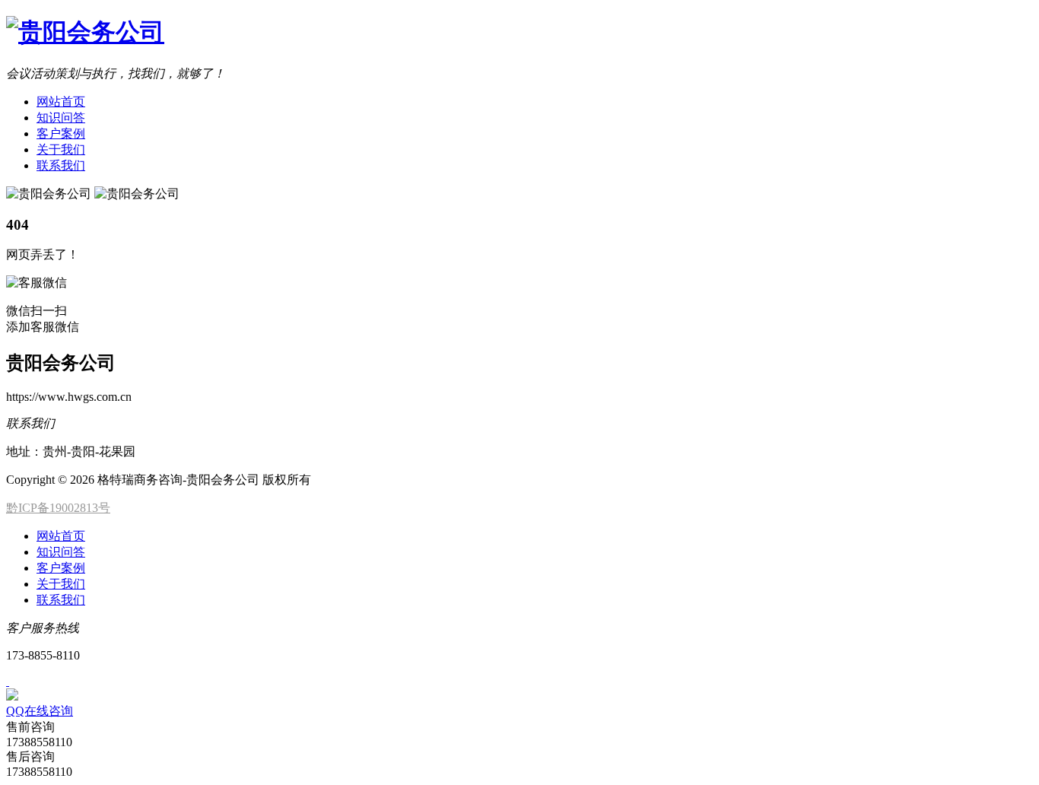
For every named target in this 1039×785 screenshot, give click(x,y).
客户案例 (61, 133)
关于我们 (61, 149)
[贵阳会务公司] (85, 32)
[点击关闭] (7, 681)
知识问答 (61, 117)
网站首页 (61, 101)
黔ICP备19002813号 (58, 507)
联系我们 (61, 165)
